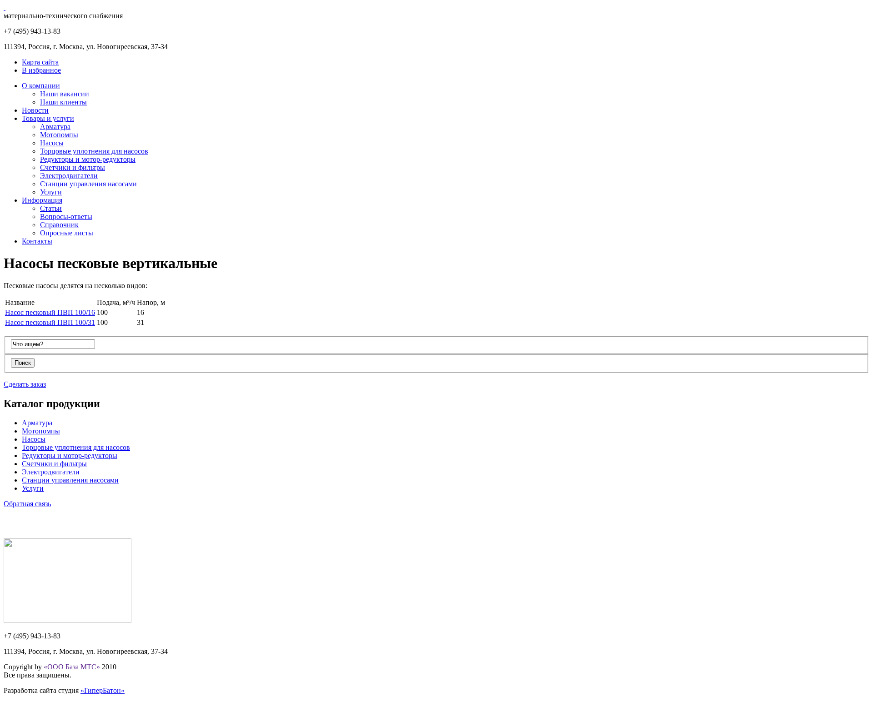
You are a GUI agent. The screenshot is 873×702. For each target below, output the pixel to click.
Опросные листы (66, 233)
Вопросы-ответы (66, 216)
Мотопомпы (59, 135)
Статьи (51, 208)
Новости (35, 110)
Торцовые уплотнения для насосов (94, 151)
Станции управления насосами (88, 184)
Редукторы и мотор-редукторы (87, 159)
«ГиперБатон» (102, 690)
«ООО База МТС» (72, 667)
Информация (42, 200)
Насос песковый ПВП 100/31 (50, 322)
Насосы (52, 143)
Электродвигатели (69, 175)
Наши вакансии (64, 94)
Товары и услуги (48, 118)
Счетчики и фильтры (72, 167)
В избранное (41, 70)
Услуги (51, 192)
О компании (41, 86)
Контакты (37, 241)
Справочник (59, 225)
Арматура (55, 126)
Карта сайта (40, 62)
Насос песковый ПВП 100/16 (50, 312)
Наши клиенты (63, 102)
